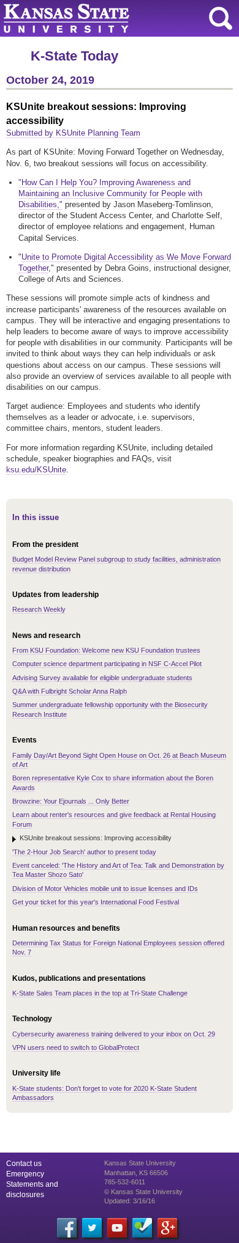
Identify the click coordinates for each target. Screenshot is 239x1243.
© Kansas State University (143, 1191)
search (220, 18)
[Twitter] (92, 1228)
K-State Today (74, 56)
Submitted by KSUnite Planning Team (73, 133)
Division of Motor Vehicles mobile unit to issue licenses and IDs (105, 888)
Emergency (25, 1174)
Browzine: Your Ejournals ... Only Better (70, 801)
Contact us (24, 1163)
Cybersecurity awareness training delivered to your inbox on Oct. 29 (113, 1034)
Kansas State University (112, 18)
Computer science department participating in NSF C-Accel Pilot (107, 663)
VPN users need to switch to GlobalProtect (75, 1047)
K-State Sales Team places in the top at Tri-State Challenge (100, 993)
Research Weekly (39, 609)
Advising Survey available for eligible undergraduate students (102, 677)
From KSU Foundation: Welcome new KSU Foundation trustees (106, 650)
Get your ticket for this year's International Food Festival (95, 902)
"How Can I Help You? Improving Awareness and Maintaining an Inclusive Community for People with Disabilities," (110, 193)
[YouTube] (117, 1228)
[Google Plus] (167, 1228)
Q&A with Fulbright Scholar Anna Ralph (69, 691)
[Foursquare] (142, 1228)
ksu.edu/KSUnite (36, 469)
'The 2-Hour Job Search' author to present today (84, 852)
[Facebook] (67, 1228)
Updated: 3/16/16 (129, 1200)
